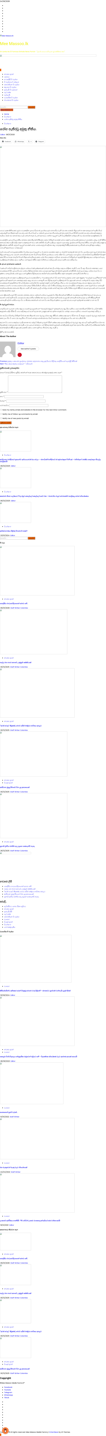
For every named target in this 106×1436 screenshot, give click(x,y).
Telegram (8, 1392)
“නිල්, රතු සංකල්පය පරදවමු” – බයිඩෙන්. (16, 364)
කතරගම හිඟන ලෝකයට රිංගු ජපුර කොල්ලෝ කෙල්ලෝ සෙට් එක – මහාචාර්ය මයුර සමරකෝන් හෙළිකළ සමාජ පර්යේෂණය (44, 496)
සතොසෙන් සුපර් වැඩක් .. (9, 1112)
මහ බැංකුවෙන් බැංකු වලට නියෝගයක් (13, 1167)
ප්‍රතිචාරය (4, 392)
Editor (3, 134)
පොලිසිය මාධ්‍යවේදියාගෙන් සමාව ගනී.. (14, 603)
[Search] (0, 104)
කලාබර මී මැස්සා (10, 87)
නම (2, 396)
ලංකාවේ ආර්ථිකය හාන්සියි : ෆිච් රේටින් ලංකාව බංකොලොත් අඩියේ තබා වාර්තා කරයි (30, 1221)
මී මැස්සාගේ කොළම (11, 82)
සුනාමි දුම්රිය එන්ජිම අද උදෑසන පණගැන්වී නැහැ (17, 846)
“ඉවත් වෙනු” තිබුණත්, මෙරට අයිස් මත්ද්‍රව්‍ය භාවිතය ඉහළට (21, 726)
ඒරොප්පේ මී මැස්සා (11, 100)
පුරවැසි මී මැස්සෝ (10, 90)
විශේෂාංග (7, 123)
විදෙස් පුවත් (8, 783)
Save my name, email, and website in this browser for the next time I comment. (34, 410)
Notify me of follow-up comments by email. (20, 414)
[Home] (0, 70)
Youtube (7, 1390)
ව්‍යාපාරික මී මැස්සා (11, 98)
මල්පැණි (7, 95)
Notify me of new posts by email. (15, 418)
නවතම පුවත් (8, 74)
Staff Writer (14, 1117)
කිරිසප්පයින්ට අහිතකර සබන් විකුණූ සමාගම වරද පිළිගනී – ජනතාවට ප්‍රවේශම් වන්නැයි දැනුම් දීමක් (35, 991)
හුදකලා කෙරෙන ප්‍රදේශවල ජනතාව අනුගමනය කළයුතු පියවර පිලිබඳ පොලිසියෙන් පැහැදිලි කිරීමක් (38, 361)
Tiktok (6, 1397)
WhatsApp (8, 1395)
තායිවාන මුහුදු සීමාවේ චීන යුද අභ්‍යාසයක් (15, 787)
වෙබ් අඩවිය (4, 405)
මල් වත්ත (7, 92)
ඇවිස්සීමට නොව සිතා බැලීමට (15, 906)
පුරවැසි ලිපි (8, 911)
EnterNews (53, 1432)
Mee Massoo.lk (14, 43)
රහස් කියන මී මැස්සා (11, 85)
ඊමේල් (3, 401)
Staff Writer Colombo (19, 608)
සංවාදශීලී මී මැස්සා (10, 79)
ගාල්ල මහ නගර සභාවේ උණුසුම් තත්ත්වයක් (15, 662)
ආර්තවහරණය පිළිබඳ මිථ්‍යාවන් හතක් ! (13, 531)
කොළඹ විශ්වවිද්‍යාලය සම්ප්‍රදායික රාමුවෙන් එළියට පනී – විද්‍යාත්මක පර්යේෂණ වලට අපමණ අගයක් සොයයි (39, 1057)
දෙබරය (6, 77)
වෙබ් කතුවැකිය (9, 927)
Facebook (8, 1387)
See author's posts (28, 349)
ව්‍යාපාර (6, 919)
